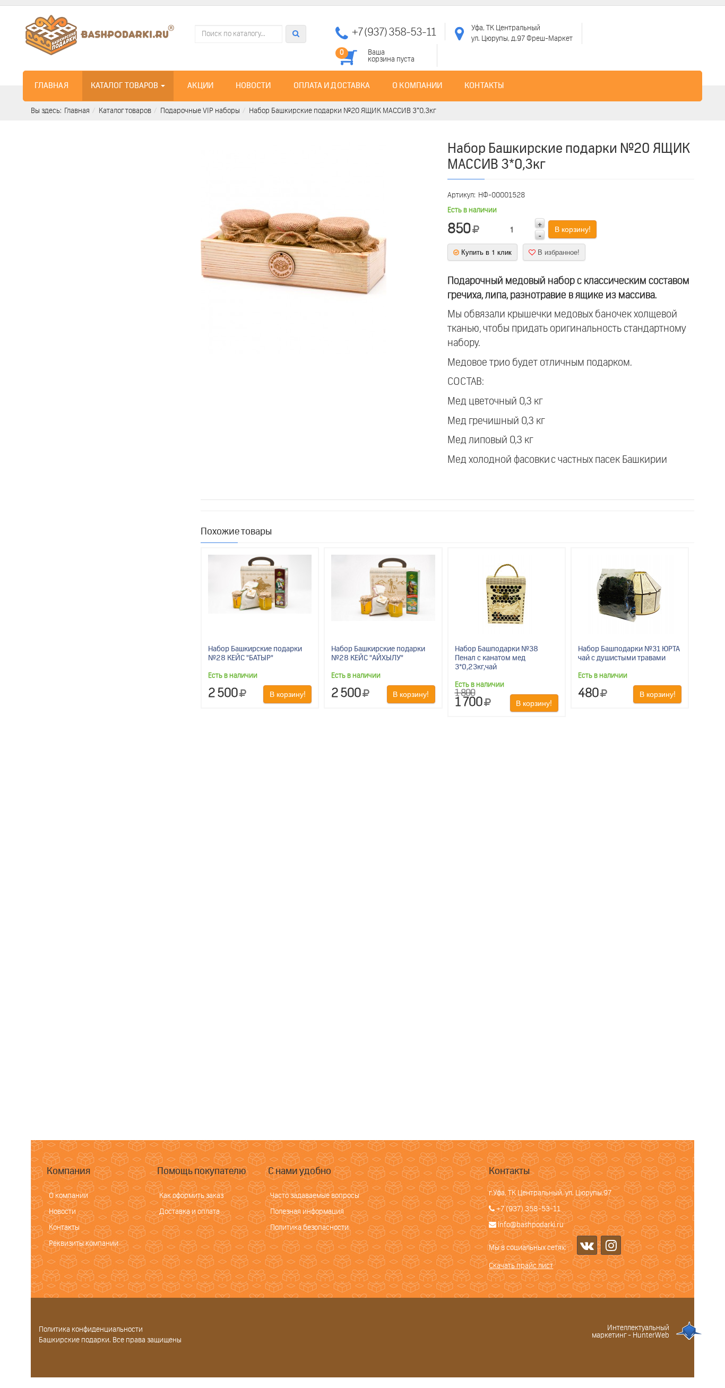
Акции (200, 86)
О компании (417, 86)
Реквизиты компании (83, 1243)
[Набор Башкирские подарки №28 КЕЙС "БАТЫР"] (260, 584)
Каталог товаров (125, 86)
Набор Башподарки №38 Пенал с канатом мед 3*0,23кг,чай (496, 658)
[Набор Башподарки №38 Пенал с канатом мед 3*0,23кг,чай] (506, 594)
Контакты (484, 86)
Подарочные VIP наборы (200, 111)
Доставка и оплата (189, 1211)
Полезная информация (307, 1211)
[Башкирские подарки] (99, 35)
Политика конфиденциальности (91, 1329)
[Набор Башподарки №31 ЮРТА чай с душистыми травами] (629, 594)
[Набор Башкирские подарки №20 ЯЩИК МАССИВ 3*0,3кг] (293, 248)
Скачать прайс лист (521, 1266)
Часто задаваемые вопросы (314, 1196)
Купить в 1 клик (485, 252)
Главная (51, 86)
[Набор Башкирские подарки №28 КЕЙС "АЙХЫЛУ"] (383, 587)
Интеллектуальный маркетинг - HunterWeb (630, 1331)
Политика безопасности (309, 1227)
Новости (253, 86)
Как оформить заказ (191, 1196)
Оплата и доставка (332, 86)
